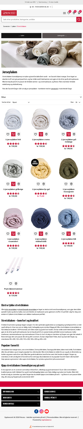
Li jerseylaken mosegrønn (68, 190)
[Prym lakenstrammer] (13, 268)
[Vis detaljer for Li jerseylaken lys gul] (41, 169)
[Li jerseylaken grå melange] (69, 119)
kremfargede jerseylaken (28, 309)
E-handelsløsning (37, 426)
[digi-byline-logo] (30, 426)
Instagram (41, 411)
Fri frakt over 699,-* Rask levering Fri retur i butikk (41, 2)
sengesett (54, 89)
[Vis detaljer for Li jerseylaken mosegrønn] (69, 169)
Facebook (36, 411)
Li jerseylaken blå (68, 239)
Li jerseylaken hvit (13, 140)
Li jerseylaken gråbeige (13, 189)
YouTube (47, 411)
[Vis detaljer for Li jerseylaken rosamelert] (13, 218)
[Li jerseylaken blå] (69, 218)
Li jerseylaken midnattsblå (41, 240)
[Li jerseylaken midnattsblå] (41, 218)
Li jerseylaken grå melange (68, 141)
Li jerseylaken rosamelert (13, 240)
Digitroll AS (50, 426)
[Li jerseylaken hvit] (13, 119)
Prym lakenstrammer (13, 289)
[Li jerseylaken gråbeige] (13, 169)
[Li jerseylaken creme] (41, 119)
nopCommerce (46, 420)
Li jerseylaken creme (41, 140)
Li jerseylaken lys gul (41, 189)
